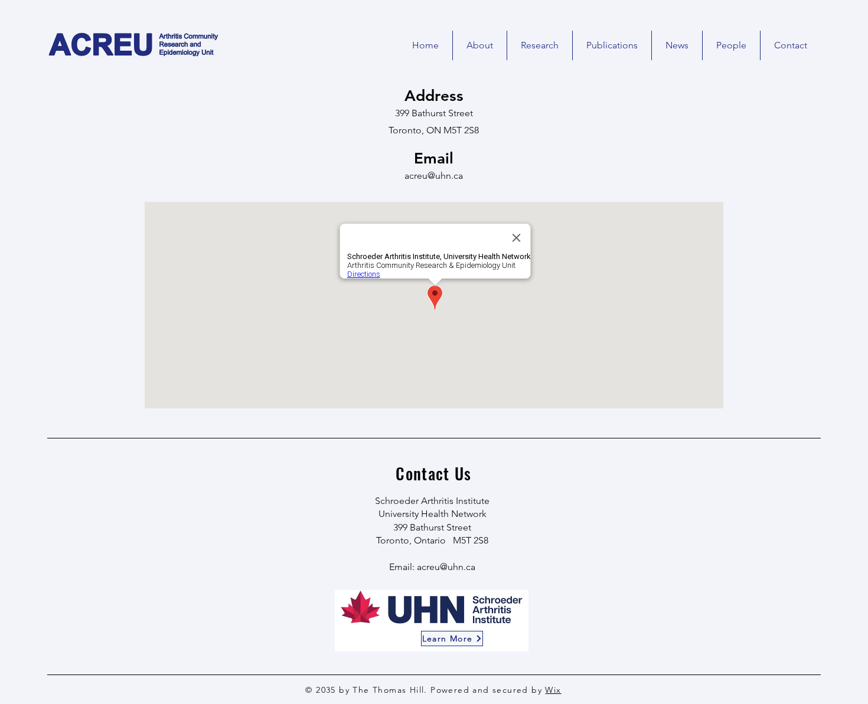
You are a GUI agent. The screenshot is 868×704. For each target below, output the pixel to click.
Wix (553, 690)
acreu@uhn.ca (433, 175)
